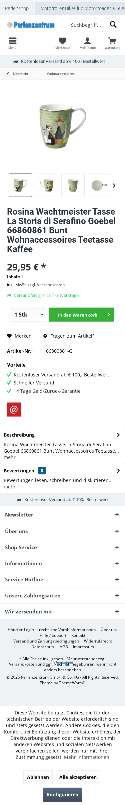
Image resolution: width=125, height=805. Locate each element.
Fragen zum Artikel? (71, 336)
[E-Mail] (14, 409)
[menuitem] (112, 43)
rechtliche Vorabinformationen (67, 629)
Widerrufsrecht (98, 641)
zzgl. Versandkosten (46, 285)
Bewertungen (19, 470)
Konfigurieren (62, 794)
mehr (10, 457)
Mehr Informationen (86, 757)
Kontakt (78, 635)
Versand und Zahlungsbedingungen (46, 641)
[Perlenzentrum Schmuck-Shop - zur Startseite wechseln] (31, 24)
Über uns (109, 629)
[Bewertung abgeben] (62, 257)
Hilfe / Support (53, 635)
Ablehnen (38, 777)
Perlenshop (17, 8)
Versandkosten (23, 664)
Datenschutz (43, 647)
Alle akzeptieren (78, 777)
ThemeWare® (72, 683)
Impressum (83, 647)
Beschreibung (19, 435)
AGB (64, 647)
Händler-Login (21, 629)
